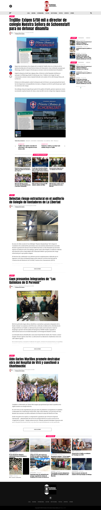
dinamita (28, 140)
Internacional (40, 13)
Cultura (47, 13)
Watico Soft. (63, 507)
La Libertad (47, 140)
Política (61, 13)
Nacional (33, 13)
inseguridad (40, 140)
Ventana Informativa (19, 33)
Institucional (54, 13)
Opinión (72, 13)
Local (28, 13)
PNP (52, 140)
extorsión (34, 140)
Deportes (67, 13)
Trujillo (56, 140)
